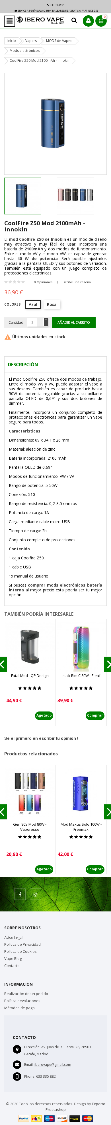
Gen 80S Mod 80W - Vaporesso (29, 827)
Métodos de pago (19, 1007)
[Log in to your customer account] (88, 21)
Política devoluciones (22, 1000)
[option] (29, 196)
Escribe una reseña (76, 282)
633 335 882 (56, 5)
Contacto (12, 965)
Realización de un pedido (26, 993)
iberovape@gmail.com (52, 1064)
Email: (29, 1064)
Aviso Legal (13, 937)
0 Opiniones (43, 282)
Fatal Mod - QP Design (30, 675)
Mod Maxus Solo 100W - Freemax (81, 827)
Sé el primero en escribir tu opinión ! (41, 738)
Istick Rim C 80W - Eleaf (81, 675)
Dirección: (32, 1047)
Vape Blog (13, 958)
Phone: (29, 1076)
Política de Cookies (20, 951)
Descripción (23, 364)
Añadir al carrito (73, 322)
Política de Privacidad (22, 944)
